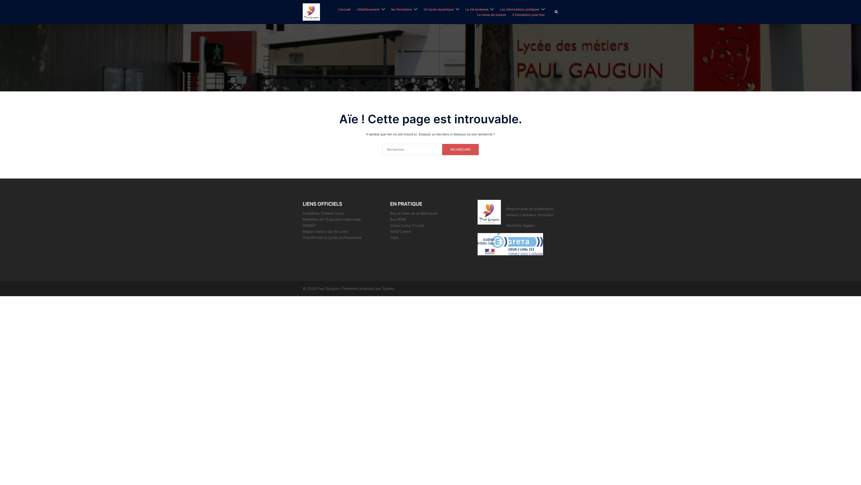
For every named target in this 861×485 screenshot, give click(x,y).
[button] (556, 12)
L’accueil (344, 9)
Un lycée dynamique (439, 9)
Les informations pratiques (519, 9)
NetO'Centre (400, 231)
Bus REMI (398, 219)
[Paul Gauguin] (311, 11)
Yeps (394, 237)
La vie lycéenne (476, 9)
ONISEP (309, 225)
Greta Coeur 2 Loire (407, 225)
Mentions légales (520, 225)
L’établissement (368, 9)
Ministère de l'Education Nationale (332, 219)
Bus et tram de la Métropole (414, 213)
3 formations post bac (528, 15)
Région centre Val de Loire (325, 231)
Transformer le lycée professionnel (332, 237)
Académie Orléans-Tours (323, 213)
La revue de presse (491, 15)
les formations (401, 9)
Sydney (388, 288)
